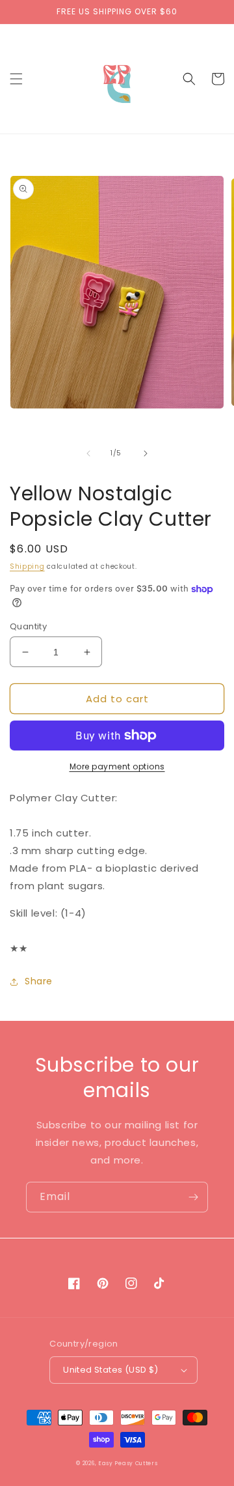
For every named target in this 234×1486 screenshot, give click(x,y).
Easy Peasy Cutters (128, 1463)
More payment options (117, 766)
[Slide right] (145, 453)
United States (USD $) (110, 1370)
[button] (16, 78)
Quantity (28, 626)
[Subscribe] (193, 1197)
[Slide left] (88, 453)
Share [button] (39, 981)
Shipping (27, 566)
